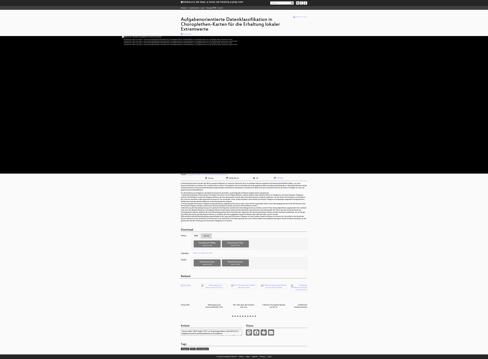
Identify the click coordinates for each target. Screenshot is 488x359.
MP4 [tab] (196, 236)
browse (184, 8)
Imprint (254, 357)
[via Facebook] (256, 332)
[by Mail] (271, 332)
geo (202, 8)
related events (222, 174)
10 (255, 316)
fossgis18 (185, 349)
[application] (244, 105)
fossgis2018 (211, 8)
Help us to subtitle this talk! (202, 253)
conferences (194, 8)
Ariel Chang (187, 34)
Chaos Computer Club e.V (227, 357)
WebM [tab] (206, 236)
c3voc (270, 357)
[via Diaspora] (264, 332)
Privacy (262, 357)
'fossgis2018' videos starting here (199, 174)
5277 (193, 349)
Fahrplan (280, 178)
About (241, 357)
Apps (247, 357)
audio (214, 174)
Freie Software (202, 349)
